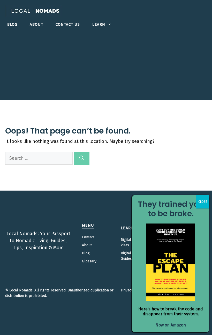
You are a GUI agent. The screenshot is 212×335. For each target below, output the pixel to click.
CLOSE (202, 202)
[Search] (81, 158)
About (36, 24)
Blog (12, 24)
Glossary (89, 261)
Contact (88, 237)
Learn (98, 24)
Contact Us (68, 24)
